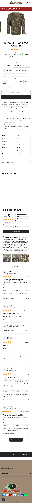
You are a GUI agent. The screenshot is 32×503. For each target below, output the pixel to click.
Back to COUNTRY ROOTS (17, 454)
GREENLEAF (9, 70)
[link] (16, 50)
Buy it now (16, 97)
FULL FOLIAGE (10, 75)
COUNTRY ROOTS (21, 40)
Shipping (10, 56)
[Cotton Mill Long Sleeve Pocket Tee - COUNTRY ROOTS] (8, 198)
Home (7, 40)
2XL (21, 82)
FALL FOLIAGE (7, 65)
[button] (22, 215)
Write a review (16, 231)
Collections (12, 40)
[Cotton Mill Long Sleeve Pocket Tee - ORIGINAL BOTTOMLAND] (4, 198)
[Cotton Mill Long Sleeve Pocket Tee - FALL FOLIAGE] (2, 198)
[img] (23, 237)
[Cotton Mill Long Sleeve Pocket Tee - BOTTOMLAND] (2, 200)
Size (15, 78)
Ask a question (8, 162)
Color (16, 62)
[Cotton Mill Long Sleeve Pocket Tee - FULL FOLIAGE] (10, 198)
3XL (26, 82)
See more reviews (16, 440)
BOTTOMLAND (21, 75)
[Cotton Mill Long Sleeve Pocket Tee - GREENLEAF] (6, 198)
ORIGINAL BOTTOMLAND (21, 65)
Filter (17, 266)
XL (16, 82)
